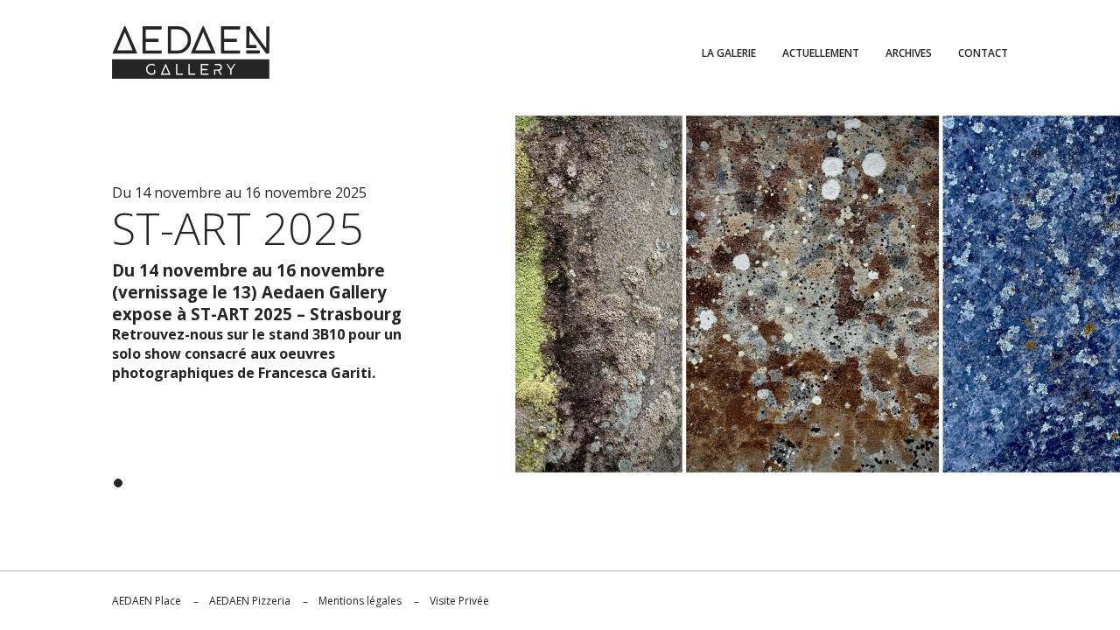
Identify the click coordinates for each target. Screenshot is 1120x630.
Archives (909, 53)
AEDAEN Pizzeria (249, 600)
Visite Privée (459, 600)
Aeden (191, 52)
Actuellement (820, 53)
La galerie (729, 53)
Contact (983, 53)
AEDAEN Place (146, 600)
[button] (118, 483)
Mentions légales (360, 600)
